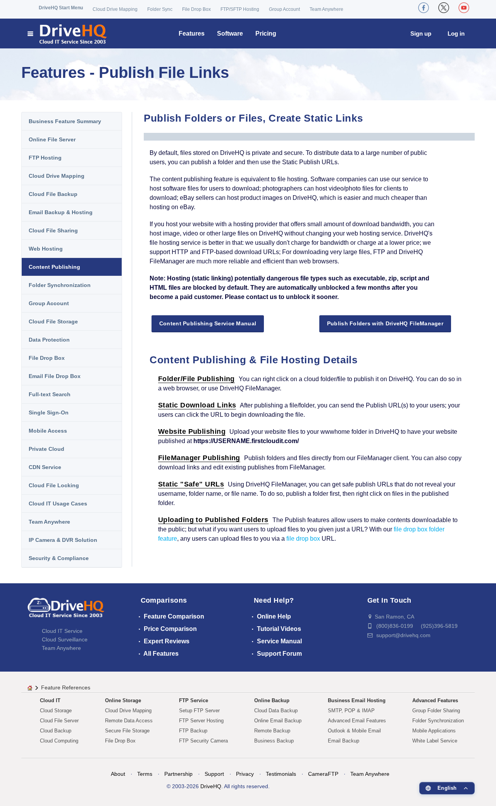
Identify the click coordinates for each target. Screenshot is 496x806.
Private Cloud (46, 449)
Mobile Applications (434, 731)
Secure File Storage (127, 731)
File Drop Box (196, 9)
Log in (456, 33)
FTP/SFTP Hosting (239, 9)
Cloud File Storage (53, 321)
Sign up (420, 33)
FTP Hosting (45, 158)
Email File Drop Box (55, 376)
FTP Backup (193, 731)
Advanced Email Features (357, 721)
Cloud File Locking (54, 485)
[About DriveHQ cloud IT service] (66, 611)
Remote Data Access (129, 721)
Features (192, 33)
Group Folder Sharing (436, 710)
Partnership (178, 774)
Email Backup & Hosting (61, 212)
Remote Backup (272, 731)
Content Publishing (54, 267)
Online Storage (123, 700)
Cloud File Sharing (53, 230)
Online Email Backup (277, 721)
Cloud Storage (56, 710)
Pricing (265, 33)
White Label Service (434, 741)
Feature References (65, 687)
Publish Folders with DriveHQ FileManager (385, 323)
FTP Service (193, 700)
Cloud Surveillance (65, 639)
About (118, 774)
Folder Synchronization (60, 285)
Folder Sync (159, 9)
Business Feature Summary (65, 121)
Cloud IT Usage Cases (58, 503)
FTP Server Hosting (201, 721)
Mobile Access (48, 431)
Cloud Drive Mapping (115, 9)
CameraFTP (323, 774)
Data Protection (49, 340)
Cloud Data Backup (276, 710)
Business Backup (274, 741)
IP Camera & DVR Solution (63, 540)
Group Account (284, 9)
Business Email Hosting (357, 700)
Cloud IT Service (62, 631)
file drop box (303, 538)
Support (214, 774)
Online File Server (52, 139)
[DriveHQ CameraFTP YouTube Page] (464, 7)
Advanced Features (435, 700)
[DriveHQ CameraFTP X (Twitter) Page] (443, 7)
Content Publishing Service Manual (207, 323)
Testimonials (281, 774)
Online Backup (271, 700)
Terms (144, 774)
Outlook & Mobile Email (354, 731)
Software (230, 33)
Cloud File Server (59, 721)
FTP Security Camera (203, 741)
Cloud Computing (59, 741)
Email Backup (343, 741)
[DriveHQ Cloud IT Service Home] (67, 33)
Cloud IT (50, 700)
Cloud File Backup (53, 194)
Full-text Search (50, 394)
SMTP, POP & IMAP (351, 710)
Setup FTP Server (199, 710)
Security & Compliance (59, 558)
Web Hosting (46, 249)
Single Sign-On (49, 412)
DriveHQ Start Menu (61, 7)
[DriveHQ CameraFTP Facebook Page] (423, 7)
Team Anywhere (326, 9)
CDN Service (45, 467)
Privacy (245, 774)
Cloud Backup (55, 731)
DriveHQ (210, 786)
